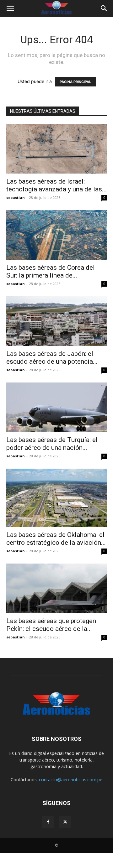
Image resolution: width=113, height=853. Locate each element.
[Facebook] (48, 822)
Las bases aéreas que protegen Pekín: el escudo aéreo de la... (51, 624)
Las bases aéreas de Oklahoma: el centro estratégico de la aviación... (56, 538)
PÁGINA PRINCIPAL (75, 82)
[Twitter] (65, 822)
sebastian (15, 197)
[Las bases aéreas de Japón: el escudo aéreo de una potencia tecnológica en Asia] (56, 321)
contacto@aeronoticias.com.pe (70, 780)
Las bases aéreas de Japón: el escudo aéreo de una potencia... (52, 357)
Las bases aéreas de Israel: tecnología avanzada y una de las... (56, 185)
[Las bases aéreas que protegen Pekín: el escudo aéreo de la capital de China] (56, 588)
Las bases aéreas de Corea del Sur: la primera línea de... (50, 271)
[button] (10, 8)
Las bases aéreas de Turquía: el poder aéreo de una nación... (52, 443)
